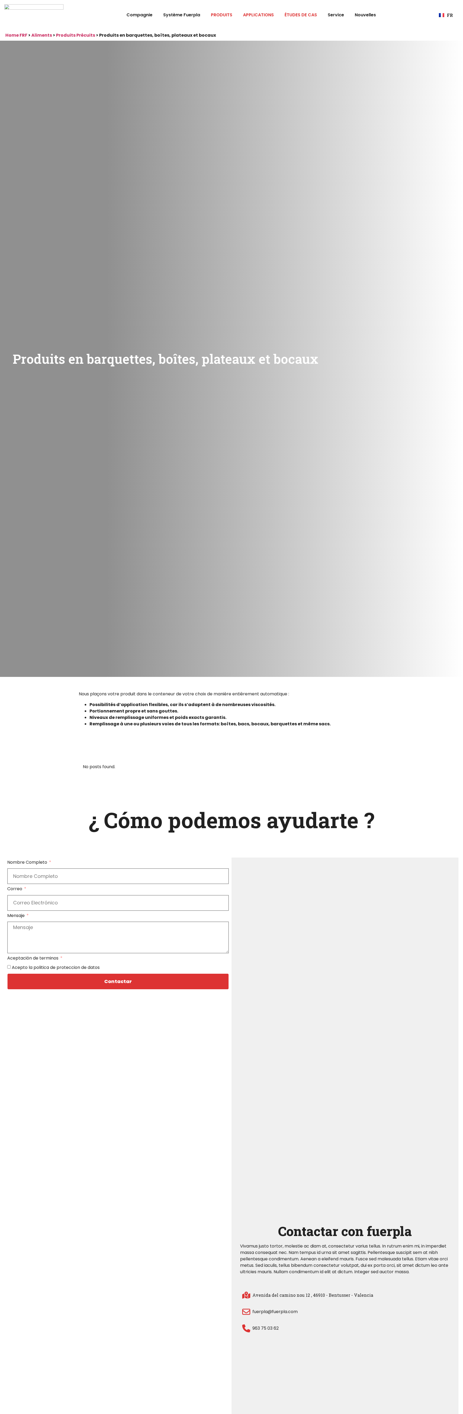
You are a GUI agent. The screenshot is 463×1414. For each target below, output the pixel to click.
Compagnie (139, 15)
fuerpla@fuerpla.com (275, 1312)
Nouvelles (365, 15)
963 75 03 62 (265, 1328)
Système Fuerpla (181, 15)
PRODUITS (221, 15)
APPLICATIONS (258, 15)
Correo (15, 889)
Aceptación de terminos (33, 958)
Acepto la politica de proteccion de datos (56, 967)
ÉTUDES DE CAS (301, 15)
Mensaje (16, 916)
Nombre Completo (27, 862)
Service (336, 15)
